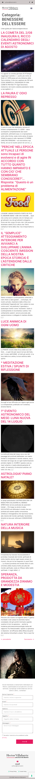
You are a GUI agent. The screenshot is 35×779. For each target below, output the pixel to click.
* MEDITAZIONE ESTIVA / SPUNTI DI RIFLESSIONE (15, 366)
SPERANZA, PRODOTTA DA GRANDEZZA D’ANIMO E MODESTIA (16, 580)
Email (4, 701)
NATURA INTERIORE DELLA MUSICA (15, 526)
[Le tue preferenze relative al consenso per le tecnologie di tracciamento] (32, 776)
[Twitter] (32, 2)
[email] (17, 761)
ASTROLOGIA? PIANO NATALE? (16, 475)
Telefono (5, 709)
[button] (31, 8)
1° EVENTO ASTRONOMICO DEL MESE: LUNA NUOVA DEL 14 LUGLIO (15, 416)
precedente (6, 639)
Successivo (29, 639)
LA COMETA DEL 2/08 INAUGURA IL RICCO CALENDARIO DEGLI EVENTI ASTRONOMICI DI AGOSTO (17, 40)
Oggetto (5, 716)
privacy (4, 737)
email (17, 764)
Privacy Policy (13, 771)
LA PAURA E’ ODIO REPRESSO (14, 94)
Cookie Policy (23, 771)
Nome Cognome (7, 694)
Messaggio (6, 723)
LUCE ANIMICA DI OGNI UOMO (13, 323)
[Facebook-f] (29, 2)
